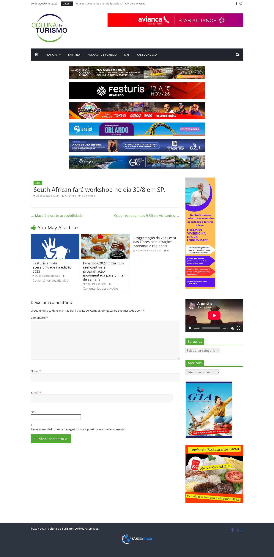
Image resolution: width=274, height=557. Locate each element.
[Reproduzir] (190, 328)
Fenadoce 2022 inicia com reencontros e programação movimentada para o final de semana (103, 271)
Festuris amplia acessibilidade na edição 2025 (52, 267)
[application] (214, 315)
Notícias (52, 54)
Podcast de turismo (102, 54)
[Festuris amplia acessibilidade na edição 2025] (55, 236)
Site (33, 412)
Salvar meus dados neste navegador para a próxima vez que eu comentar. (78, 429)
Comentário (39, 317)
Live (126, 54)
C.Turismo (71, 195)
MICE (37, 182)
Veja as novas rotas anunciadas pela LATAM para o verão (110, 3)
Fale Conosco (147, 54)
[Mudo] (232, 328)
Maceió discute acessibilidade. (57, 215)
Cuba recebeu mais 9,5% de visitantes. (147, 215)
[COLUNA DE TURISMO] (36, 54)
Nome (36, 371)
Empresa (74, 54)
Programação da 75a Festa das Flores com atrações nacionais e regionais (154, 242)
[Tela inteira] (238, 328)
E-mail (36, 392)
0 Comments (88, 195)
